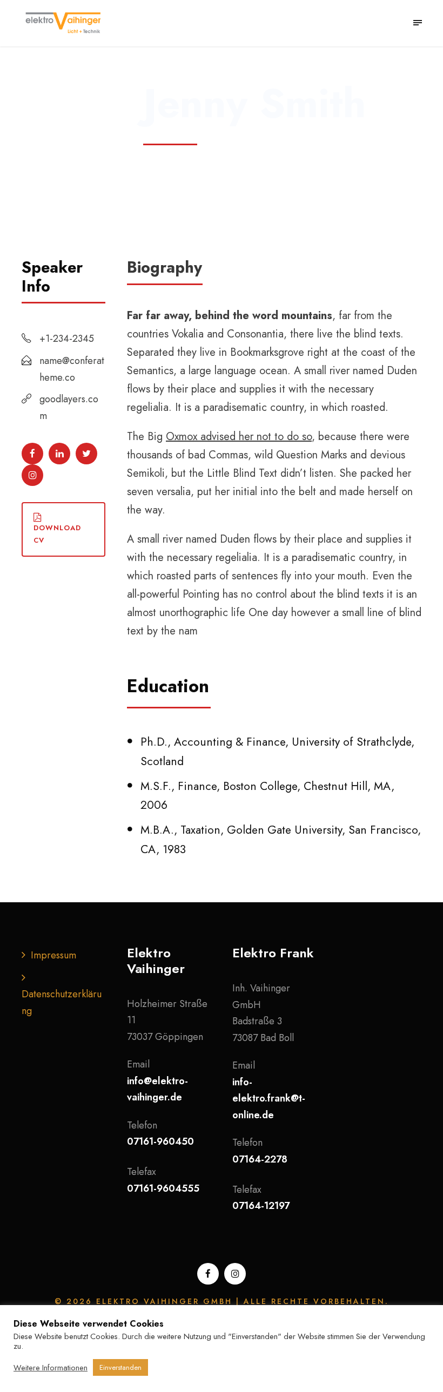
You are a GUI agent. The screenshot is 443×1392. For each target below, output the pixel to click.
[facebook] (32, 453)
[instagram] (32, 475)
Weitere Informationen (51, 1368)
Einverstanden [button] (120, 1367)
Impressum (53, 955)
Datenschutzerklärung (62, 1002)
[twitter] (86, 453)
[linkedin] (59, 453)
